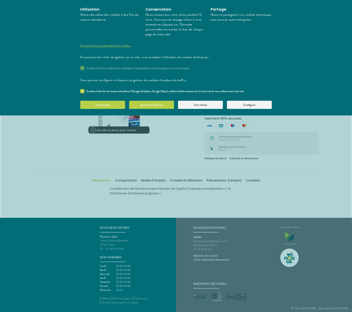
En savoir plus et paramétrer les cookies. (105, 45)
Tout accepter (102, 105)
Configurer (249, 105)
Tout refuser (200, 105)
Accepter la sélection (151, 105)
